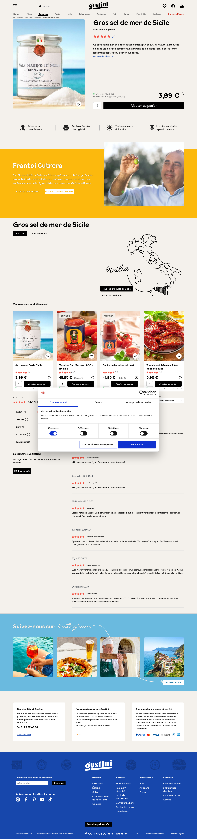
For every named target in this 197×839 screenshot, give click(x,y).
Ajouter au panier (144, 105)
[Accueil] (14, 17)
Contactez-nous (24, 734)
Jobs (95, 792)
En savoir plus (101, 56)
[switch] (83, 433)
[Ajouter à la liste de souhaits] (78, 104)
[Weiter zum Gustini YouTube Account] (42, 799)
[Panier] (182, 6)
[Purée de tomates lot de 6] (120, 336)
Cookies (96, 804)
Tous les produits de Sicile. (116, 288)
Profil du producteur (27, 191)
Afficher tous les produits (59, 191)
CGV (136, 833)
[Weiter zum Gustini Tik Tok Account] (50, 799)
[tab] (20, 233)
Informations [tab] (39, 233)
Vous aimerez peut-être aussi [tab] (30, 304)
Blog (142, 783)
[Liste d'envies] (164, 6)
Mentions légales (177, 833)
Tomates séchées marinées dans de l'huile (162, 366)
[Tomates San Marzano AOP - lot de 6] (77, 336)
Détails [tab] (98, 402)
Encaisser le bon (172, 795)
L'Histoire (97, 783)
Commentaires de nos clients (100, 798)
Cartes (167, 799)
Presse (143, 792)
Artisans (144, 787)
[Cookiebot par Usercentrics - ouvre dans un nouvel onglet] (144, 392)
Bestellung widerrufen (98, 824)
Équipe (96, 787)
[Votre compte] (173, 6)
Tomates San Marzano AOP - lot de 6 (76, 366)
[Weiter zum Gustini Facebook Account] (26, 799)
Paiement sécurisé (121, 789)
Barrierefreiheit (124, 802)
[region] (49, 64)
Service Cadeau (172, 783)
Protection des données (155, 833)
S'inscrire (59, 782)
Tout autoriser (136, 444)
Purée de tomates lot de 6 (118, 365)
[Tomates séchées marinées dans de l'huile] (164, 336)
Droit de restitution (122, 797)
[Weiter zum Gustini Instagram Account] (18, 799)
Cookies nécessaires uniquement (98, 444)
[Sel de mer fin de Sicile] (33, 336)
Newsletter (122, 811)
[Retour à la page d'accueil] (98, 6)
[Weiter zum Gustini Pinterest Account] (34, 799)
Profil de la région (112, 295)
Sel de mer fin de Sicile (28, 365)
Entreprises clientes (169, 789)
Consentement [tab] (58, 402)
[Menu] (15, 6)
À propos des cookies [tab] (138, 402)
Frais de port (123, 783)
